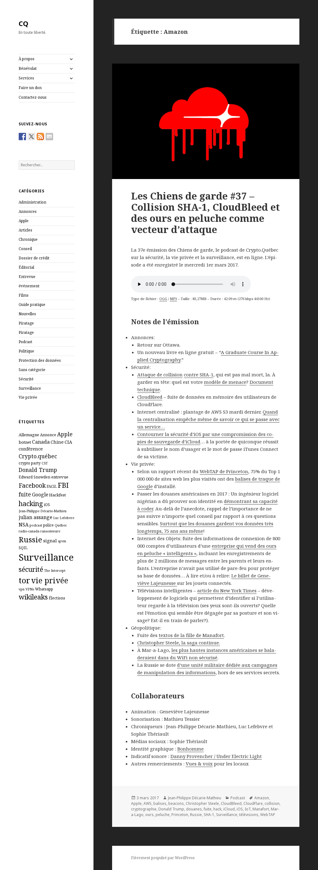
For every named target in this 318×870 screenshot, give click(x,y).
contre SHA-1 (198, 374)
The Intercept (55, 570)
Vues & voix (199, 763)
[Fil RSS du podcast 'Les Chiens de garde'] (40, 136)
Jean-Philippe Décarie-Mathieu (42, 511)
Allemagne (29, 434)
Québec (61, 525)
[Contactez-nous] (49, 136)
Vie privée (28, 397)
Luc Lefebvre (63, 518)
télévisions (248, 814)
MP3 (173, 298)
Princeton (179, 814)
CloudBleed (149, 397)
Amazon (261, 797)
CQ (23, 23)
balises (159, 803)
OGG (163, 298)
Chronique (28, 239)
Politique (26, 351)
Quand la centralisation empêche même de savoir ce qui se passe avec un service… (208, 419)
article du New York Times (227, 590)
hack (217, 809)
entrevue (59, 477)
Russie (30, 539)
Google (40, 494)
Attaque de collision (160, 374)
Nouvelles (27, 313)
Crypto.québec (38, 456)
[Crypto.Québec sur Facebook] (22, 136)
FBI (63, 485)
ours (149, 814)
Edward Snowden (34, 476)
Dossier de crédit (34, 258)
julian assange (35, 517)
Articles (25, 230)
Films (24, 295)
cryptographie (144, 809)
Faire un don (30, 87)
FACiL (52, 486)
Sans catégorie (32, 369)
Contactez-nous (33, 97)
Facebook (32, 485)
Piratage (26, 323)
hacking (31, 503)
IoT (248, 809)
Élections (57, 597)
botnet (25, 442)
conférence (31, 449)
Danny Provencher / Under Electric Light (216, 756)
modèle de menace (225, 382)
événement (29, 286)
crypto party (30, 462)
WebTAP (267, 814)
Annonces (28, 211)
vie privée (49, 580)
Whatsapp (44, 588)
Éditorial (26, 267)
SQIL (23, 547)
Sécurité (26, 379)
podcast (36, 525)
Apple (24, 220)
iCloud (229, 809)
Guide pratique (32, 304)
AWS (147, 803)
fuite (25, 494)
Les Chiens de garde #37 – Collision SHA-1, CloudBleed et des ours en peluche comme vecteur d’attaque (205, 212)
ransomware (50, 531)
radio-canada (29, 531)
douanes (194, 809)
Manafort (260, 809)
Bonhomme (190, 749)
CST (45, 463)
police (48, 524)
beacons (176, 803)
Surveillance (30, 388)
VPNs (29, 589)
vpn (22, 589)
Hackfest (57, 495)
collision (272, 803)
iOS (47, 504)
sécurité (31, 569)
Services (26, 78)
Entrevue (27, 276)
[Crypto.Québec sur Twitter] (31, 136)
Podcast (25, 341)
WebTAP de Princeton (224, 471)
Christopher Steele (202, 803)
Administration (32, 202)
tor (24, 580)
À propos (26, 58)
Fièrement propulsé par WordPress (163, 857)
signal (50, 540)
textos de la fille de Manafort (191, 635)
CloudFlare (253, 803)
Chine (57, 442)
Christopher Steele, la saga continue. (178, 642)
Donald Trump (38, 469)
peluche (163, 814)
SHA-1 (209, 814)
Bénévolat (28, 68)
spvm (62, 541)
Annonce (48, 434)
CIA (68, 442)
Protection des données (40, 360)
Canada (41, 441)
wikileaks (33, 596)
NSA (24, 524)
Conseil (25, 248)
